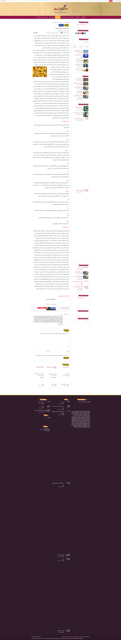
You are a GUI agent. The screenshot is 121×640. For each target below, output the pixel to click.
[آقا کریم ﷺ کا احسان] (85, 88)
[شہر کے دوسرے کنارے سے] (85, 84)
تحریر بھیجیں (81, 638)
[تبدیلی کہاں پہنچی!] (67, 555)
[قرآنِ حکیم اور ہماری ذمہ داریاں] (85, 56)
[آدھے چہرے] (63, 370)
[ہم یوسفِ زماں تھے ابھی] (85, 153)
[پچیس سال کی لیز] (50, 380)
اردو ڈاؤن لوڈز (51, 17)
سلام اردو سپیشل (71, 17)
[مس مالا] (67, 403)
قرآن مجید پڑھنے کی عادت (52, 373)
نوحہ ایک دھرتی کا (79, 190)
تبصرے (74, 46)
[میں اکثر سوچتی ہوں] (85, 69)
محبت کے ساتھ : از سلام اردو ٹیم (67, 636)
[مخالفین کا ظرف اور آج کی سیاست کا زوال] (85, 96)
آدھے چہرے (67, 373)
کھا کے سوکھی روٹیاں (78, 60)
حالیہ (80, 46)
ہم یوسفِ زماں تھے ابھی (78, 118)
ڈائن (63, 559)
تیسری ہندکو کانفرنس (79, 78)
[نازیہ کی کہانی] (85, 269)
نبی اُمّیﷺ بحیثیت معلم (78, 50)
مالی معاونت (63, 638)
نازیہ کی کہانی (80, 267)
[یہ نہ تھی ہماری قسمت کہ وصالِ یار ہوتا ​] (67, 407)
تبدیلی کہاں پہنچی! (60, 554)
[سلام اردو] (60, 9)
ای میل (67, 350)
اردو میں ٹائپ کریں (39, 638)
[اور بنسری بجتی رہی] (67, 631)
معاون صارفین (76, 638)
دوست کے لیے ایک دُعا (78, 64)
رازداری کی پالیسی (57, 638)
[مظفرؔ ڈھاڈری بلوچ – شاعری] (47, 411)
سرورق (82, 17)
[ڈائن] (67, 593)
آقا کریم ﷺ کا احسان (78, 87)
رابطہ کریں (71, 638)
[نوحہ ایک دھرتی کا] (85, 224)
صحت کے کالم (61, 25)
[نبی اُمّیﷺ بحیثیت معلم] (85, 51)
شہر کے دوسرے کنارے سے (77, 83)
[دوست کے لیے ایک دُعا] (85, 65)
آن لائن (47, 428)
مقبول (87, 46)
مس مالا (62, 402)
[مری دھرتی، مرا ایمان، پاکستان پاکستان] (85, 108)
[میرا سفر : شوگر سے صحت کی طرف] (85, 282)
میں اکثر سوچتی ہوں (79, 68)
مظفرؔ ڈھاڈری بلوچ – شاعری (39, 410)
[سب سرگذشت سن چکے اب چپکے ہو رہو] (67, 517)
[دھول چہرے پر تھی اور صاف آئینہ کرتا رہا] (85, 288)
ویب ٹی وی (67, 638)
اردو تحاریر (58, 17)
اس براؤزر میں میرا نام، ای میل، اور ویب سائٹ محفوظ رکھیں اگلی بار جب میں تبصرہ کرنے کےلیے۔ (52, 355)
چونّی (43, 384)
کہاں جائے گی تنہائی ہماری (78, 112)
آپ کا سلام (46, 17)
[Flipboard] (48, 304)
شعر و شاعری (64, 17)
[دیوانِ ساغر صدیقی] (47, 403)
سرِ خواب (42, 406)
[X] (59, 324)
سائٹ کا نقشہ (33, 638)
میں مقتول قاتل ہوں (79, 91)
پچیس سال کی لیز (53, 384)
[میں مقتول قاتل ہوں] (85, 92)
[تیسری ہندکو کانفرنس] (85, 80)
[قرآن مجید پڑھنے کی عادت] (50, 370)
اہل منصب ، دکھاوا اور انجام (65, 384)
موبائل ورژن (52, 638)
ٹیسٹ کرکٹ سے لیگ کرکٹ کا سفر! (38, 373)
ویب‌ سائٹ (48, 350)
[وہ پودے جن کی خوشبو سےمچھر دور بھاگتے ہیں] (67, 446)
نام (68, 346)
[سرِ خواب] (47, 407)
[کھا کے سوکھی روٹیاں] (85, 61)
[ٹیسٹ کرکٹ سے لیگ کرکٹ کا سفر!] (38, 370)
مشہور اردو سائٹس (46, 638)
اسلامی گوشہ (78, 17)
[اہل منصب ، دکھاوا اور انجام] (63, 380)
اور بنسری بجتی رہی (60, 630)
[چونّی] (38, 380)
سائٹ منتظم (65, 33)
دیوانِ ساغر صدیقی (41, 402)
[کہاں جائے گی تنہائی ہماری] (85, 114)
